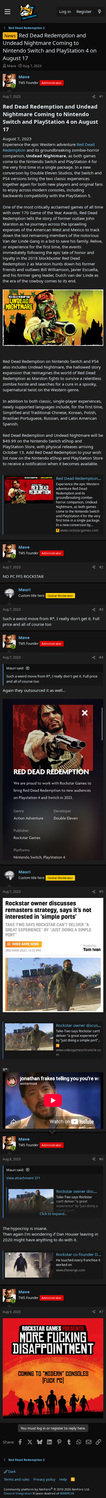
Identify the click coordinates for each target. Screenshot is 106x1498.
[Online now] (13, 86)
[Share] (93, 97)
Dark (11, 1471)
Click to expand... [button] (53, 1213)
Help (63, 1479)
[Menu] (7, 11)
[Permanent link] (11, 129)
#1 (101, 96)
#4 (101, 657)
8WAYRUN (67, 1493)
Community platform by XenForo (47, 1489)
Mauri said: (15, 668)
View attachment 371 (23, 1177)
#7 (101, 1312)
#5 (101, 891)
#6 (101, 1159)
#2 (101, 567)
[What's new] (99, 11)
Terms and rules (16, 1479)
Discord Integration (18, 1493)
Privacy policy (44, 1479)
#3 (101, 609)
